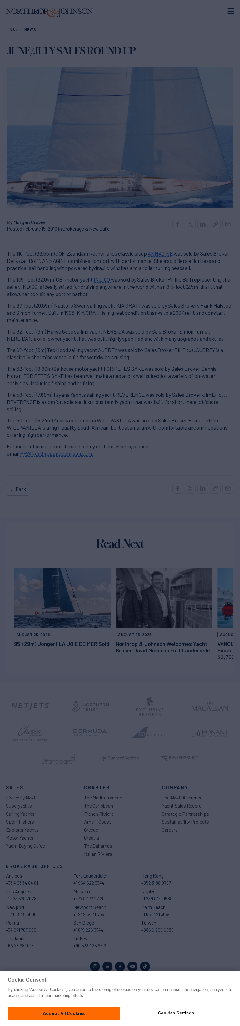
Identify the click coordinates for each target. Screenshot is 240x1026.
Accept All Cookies (64, 1013)
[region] (120, 998)
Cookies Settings (176, 1013)
